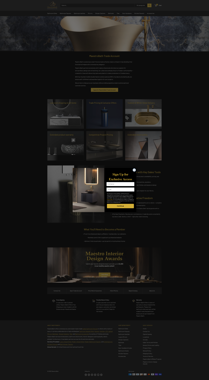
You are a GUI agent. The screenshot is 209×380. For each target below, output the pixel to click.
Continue (120, 206)
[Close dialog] (134, 170)
